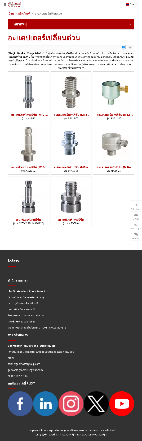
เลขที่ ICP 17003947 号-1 (62, 434)
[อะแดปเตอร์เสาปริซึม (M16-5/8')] (71, 144)
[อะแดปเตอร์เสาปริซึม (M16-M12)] (28, 144)
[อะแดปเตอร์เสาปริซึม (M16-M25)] (113, 144)
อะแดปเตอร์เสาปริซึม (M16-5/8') (71, 167)
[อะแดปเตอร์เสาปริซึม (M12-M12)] (28, 91)
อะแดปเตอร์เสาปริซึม (28, 220)
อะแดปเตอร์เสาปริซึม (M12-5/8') (71, 115)
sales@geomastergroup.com (24, 363)
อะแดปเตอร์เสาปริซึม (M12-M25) (114, 115)
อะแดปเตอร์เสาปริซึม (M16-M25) (114, 167)
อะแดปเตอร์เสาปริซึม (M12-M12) (28, 115)
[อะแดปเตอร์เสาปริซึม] (28, 196)
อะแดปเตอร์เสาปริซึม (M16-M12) (28, 167)
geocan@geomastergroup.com (25, 370)
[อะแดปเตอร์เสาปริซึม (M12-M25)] (113, 91)
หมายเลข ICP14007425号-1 (92, 434)
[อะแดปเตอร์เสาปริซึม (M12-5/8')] (71, 91)
